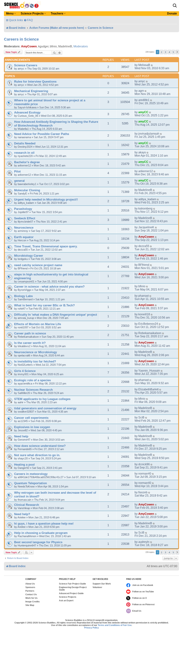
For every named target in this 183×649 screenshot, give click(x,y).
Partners (29, 591)
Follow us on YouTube (143, 591)
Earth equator (24, 237)
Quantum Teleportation (30, 483)
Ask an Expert (66, 600)
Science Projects (67, 597)
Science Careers (25, 65)
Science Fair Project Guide (72, 584)
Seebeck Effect (24, 218)
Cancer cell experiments (31, 417)
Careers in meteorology (31, 474)
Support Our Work (102, 584)
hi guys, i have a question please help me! (44, 523)
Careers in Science (21, 39)
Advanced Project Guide (71, 593)
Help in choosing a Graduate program (41, 533)
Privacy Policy (91, 627)
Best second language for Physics (38, 542)
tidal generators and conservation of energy (45, 408)
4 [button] (169, 52)
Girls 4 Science (25, 371)
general (19, 180)
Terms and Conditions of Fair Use (115, 625)
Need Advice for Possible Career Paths (41, 134)
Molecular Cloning (27, 190)
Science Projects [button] (32, 13)
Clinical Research (26, 505)
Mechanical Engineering (31, 91)
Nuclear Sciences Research (33, 389)
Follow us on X (139, 598)
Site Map (29, 605)
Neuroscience (23, 227)
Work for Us (31, 598)
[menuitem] (28, 20)
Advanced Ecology (27, 112)
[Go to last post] (152, 65)
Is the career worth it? (30, 343)
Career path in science (30, 333)
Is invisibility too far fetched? (35, 361)
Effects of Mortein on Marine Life (37, 324)
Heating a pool (24, 464)
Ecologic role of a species (32, 380)
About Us (30, 584)
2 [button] (161, 52)
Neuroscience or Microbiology (35, 352)
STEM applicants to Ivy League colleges (42, 399)
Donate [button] (172, 13)
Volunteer (97, 587)
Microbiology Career (28, 255)
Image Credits (32, 601)
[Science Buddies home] (22, 5)
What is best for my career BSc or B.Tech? (44, 305)
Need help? (22, 514)
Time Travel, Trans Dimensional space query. (46, 246)
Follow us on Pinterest (143, 604)
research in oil (24, 152)
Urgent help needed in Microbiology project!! (46, 199)
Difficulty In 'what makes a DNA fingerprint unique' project (55, 314)
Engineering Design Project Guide (73, 588)
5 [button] (173, 52)
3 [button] (165, 52)
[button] (175, 5)
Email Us (136, 611)
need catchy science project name (38, 265)
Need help (21, 436)
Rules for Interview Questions (35, 81)
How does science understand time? (40, 446)
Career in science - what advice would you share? (49, 286)
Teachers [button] (57, 13)
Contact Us (31, 594)
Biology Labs (23, 296)
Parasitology (23, 209)
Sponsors (30, 587)
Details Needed (24, 143)
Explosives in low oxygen (32, 427)
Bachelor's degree (27, 162)
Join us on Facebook (142, 585)
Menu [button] (10, 13)
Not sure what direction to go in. (37, 455)
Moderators (80, 46)
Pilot (17, 171)
